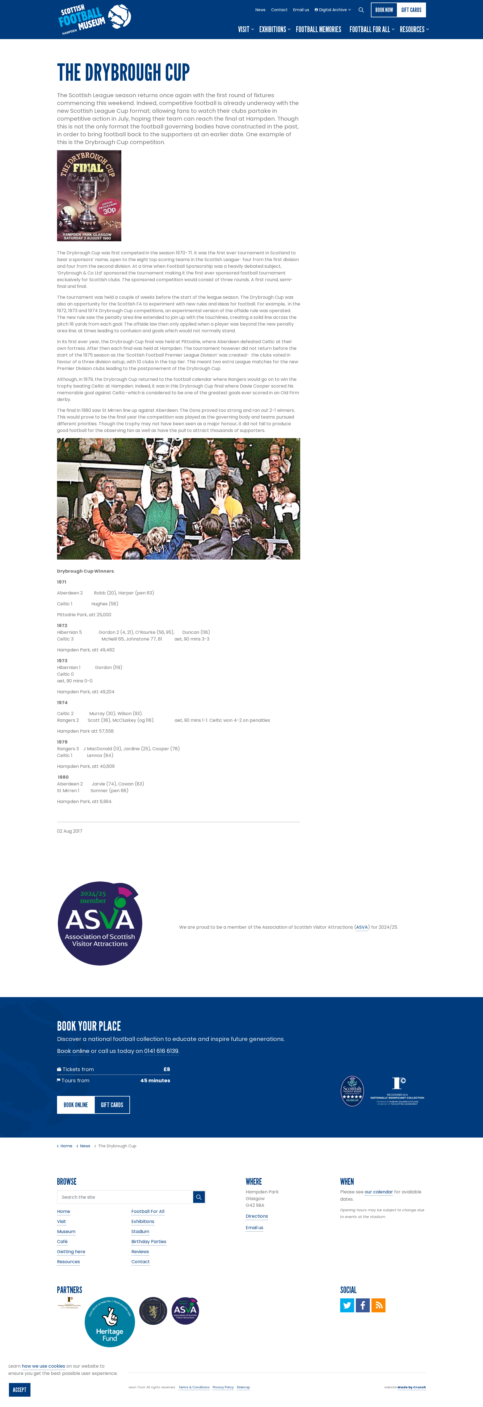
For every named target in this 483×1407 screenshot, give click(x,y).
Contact (279, 10)
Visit (244, 29)
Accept (20, 1389)
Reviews (140, 1251)
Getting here (71, 1251)
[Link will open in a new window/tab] (347, 1305)
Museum (66, 1231)
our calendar (379, 1192)
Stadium (140, 1231)
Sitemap (243, 1387)
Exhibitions (272, 29)
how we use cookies (43, 1366)
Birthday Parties (148, 1241)
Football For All (370, 29)
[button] (199, 1197)
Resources (412, 29)
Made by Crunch (411, 1387)
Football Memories (318, 29)
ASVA (362, 927)
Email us (301, 10)
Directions (257, 1216)
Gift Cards (411, 9)
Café (62, 1241)
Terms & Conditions (194, 1387)
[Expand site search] (361, 10)
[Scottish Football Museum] (94, 19)
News (260, 10)
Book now (384, 9)
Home (63, 1211)
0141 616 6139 (161, 1051)
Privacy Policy (223, 1387)
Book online (73, 1051)
